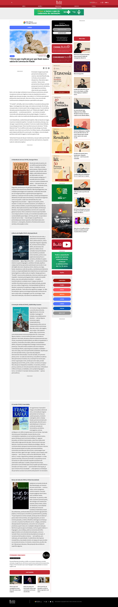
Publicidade (58, 6)
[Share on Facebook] (44, 68)
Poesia (62, 308)
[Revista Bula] (59, 2)
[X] (104, 2)
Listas (62, 299)
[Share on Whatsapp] (49, 68)
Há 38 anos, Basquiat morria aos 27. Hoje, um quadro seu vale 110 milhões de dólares (82, 211)
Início (23, 6)
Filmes (62, 285)
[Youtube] (106, 2)
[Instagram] (102, 2)
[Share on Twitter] (46, 68)
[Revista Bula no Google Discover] (93, 2)
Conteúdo (62, 280)
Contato (76, 6)
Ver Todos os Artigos (15, 558)
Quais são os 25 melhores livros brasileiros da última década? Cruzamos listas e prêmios (81, 230)
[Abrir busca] (12, 2)
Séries (62, 289)
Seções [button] (40, 6)
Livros (30, 27)
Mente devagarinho (79, 73)
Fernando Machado (42, 54)
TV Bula (94, 6)
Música (62, 294)
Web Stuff (62, 313)
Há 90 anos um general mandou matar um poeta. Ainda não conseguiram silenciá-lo (81, 56)
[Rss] (107, 2)
